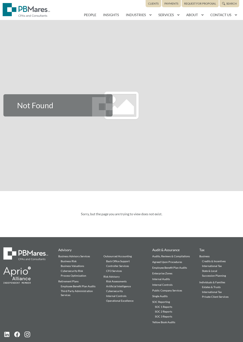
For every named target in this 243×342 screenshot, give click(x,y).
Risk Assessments (116, 281)
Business (204, 256)
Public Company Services (167, 290)
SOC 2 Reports (163, 311)
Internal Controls (116, 296)
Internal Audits (161, 279)
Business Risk (69, 261)
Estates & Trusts (211, 287)
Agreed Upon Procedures (167, 262)
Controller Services (117, 266)
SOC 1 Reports (163, 306)
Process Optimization (73, 275)
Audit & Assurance (166, 250)
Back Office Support (118, 261)
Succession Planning (214, 275)
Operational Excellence (119, 300)
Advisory (65, 250)
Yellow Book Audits (163, 322)
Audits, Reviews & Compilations (171, 256)
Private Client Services (215, 296)
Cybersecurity (114, 291)
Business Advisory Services (74, 256)
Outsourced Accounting (117, 256)
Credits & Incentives (214, 261)
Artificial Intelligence (118, 286)
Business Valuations (72, 266)
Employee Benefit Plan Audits (78, 286)
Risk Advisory (111, 276)
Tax (201, 250)
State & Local (209, 270)
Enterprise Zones (162, 273)
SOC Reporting (161, 301)
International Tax (212, 266)
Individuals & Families (212, 282)
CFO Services (114, 270)
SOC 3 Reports (163, 316)
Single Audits (160, 296)
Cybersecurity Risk (72, 270)
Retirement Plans (68, 281)
